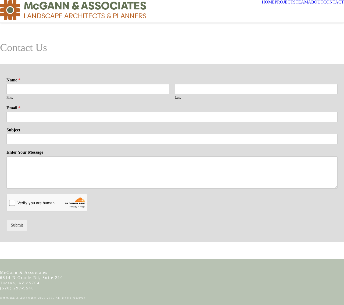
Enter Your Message (24, 152)
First (9, 97)
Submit (17, 225)
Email (13, 108)
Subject (13, 130)
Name (13, 80)
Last (178, 97)
